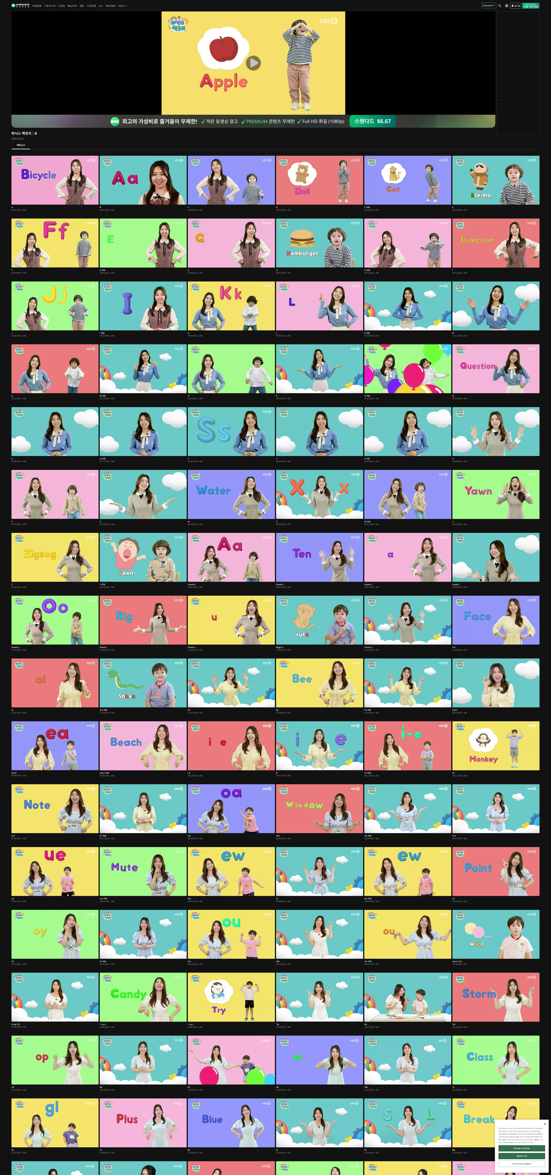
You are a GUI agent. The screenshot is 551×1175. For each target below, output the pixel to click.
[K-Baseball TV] (489, 5)
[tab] (21, 145)
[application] (253, 63)
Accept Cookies (522, 1148)
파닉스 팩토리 (21, 133)
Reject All (522, 1156)
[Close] (545, 1124)
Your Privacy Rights (522, 1163)
